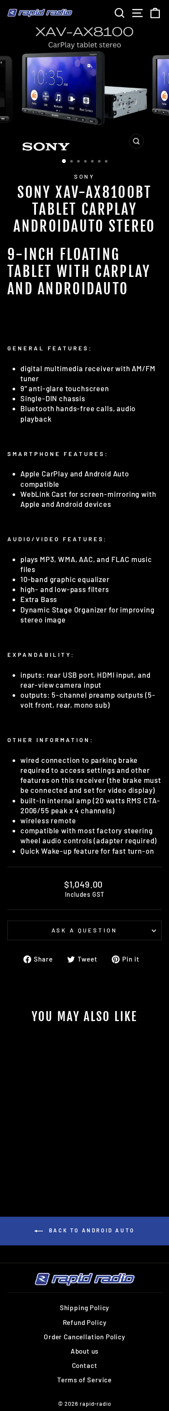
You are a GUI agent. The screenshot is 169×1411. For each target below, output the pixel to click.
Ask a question (85, 930)
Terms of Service (84, 1380)
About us (85, 1351)
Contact (85, 1365)
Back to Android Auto (90, 1230)
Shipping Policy (84, 1307)
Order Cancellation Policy (84, 1337)
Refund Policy (85, 1322)
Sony (84, 176)
